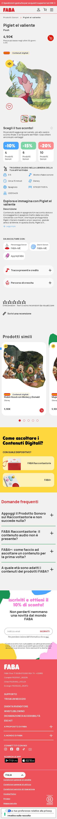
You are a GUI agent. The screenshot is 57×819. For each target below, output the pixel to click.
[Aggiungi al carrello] (42, 410)
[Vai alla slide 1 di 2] (2, 3)
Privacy (6, 798)
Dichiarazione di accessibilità (22, 715)
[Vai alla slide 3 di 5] (29, 420)
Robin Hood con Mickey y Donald (22, 397)
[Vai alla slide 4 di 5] (33, 420)
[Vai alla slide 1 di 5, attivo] (20, 420)
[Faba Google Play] (12, 760)
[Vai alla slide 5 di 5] (37, 420)
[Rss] (24, 749)
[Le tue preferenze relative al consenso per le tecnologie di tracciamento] (4, 814)
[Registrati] (38, 10)
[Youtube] (30, 749)
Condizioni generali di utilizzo (17, 784)
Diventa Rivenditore (16, 706)
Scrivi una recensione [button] (19, 313)
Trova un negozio (15, 698)
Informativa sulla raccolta (17, 815)
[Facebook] (12, 749)
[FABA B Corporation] (49, 805)
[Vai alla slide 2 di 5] (24, 420)
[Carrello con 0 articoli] (45, 10)
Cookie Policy (9, 794)
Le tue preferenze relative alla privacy (31, 810)
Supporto (10, 694)
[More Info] (52, 128)
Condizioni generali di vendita (17, 779)
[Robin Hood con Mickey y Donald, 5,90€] (24, 366)
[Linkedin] (18, 749)
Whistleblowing (14, 711)
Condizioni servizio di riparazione (19, 789)
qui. (47, 637)
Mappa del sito (10, 803)
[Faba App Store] (29, 760)
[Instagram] (5, 749)
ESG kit (8, 720)
